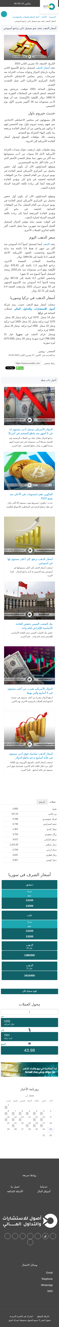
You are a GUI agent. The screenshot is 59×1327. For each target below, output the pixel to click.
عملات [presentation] (53, 802)
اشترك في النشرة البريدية (21, 1316)
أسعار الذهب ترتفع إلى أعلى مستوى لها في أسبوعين (30, 561)
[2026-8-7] (15, 1112)
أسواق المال (44, 1191)
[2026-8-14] (15, 1118)
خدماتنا (44, 1186)
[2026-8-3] (43, 1112)
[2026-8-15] (8, 1118)
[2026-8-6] (22, 1112)
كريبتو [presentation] (42, 802)
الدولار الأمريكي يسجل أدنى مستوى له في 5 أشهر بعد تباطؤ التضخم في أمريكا (30, 431)
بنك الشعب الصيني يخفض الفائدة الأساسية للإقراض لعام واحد (34, 625)
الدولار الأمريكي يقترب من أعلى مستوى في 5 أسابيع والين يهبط (30, 690)
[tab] (52, 802)
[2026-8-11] (36, 1118)
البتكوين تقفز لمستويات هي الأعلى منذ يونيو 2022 (31, 496)
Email (49, 1272)
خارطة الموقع (43, 1316)
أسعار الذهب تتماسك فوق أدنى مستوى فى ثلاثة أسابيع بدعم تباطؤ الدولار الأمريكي (31, 757)
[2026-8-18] (36, 1124)
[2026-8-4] (36, 1112)
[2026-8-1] (8, 1106)
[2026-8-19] (29, 1124)
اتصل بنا (15, 1186)
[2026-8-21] (15, 1124)
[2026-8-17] (43, 1124)
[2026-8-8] (8, 1112)
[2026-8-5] (29, 1112)
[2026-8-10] (43, 1118)
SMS (50, 1291)
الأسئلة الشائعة (15, 1191)
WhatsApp (47, 1285)
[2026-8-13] (22, 1118)
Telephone (47, 1278)
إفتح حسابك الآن (29, 991)
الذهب (46, 244)
